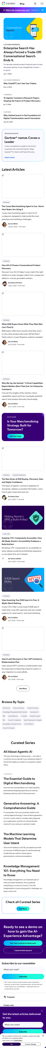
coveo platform (28, 724)
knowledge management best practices (15, 712)
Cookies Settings (30, 1044)
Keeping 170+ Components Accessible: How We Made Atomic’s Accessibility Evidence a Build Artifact (22, 541)
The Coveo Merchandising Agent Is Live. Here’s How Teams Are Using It (23, 208)
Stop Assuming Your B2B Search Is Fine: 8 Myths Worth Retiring (20, 601)
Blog (22, 3)
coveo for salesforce (14, 720)
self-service (6, 708)
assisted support (35, 716)
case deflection (13, 716)
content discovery (32, 708)
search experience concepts (33, 720)
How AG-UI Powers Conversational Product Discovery (21, 267)
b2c (4, 720)
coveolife (24, 716)
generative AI (34, 712)
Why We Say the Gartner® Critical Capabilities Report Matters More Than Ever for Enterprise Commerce (22, 386)
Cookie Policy (18, 1040)
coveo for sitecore (9, 728)
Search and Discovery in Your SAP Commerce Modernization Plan (22, 660)
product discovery (18, 708)
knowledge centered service (12, 724)
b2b (4, 716)
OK (11, 1044)
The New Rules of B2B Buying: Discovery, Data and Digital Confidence (22, 480)
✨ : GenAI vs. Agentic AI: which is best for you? (22, 10)
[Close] (43, 1035)
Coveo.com (9, 1005)
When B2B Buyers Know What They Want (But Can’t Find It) (22, 325)
